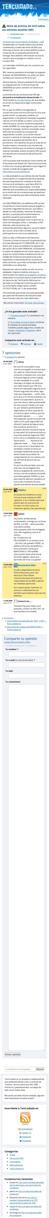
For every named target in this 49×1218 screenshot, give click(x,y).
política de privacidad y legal (17, 642)
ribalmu (22, 489)
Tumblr (39, 344)
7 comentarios (15, 37)
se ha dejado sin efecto (35, 274)
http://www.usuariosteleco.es (16, 171)
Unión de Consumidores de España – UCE (24, 41)
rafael (12, 1206)
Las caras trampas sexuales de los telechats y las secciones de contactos (27, 1185)
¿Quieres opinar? (18, 315)
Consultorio (15, 1161)
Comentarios (26, 1129)
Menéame (14, 344)
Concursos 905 (16, 1158)
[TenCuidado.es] (19, 5)
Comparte (10, 357)
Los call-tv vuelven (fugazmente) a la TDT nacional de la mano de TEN (24, 1200)
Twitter (11, 330)
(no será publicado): (20, 660)
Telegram (30, 330)
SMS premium (38, 303)
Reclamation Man (17, 34)
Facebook (19, 330)
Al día (30, 303)
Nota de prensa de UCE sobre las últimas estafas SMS (23, 27)
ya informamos (24, 100)
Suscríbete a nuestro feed (22, 322)
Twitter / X (26, 1132)
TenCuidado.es (17, 1168)
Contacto (43, 19)
